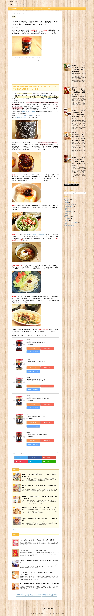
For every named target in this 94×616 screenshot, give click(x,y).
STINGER (61, 613)
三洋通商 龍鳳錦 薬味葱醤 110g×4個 (36, 416)
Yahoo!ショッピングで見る (33, 351)
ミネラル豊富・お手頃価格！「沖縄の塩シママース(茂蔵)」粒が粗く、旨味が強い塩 (36, 596)
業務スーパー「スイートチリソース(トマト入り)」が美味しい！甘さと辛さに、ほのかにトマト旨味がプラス (79, 161)
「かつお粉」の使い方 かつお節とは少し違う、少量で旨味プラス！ (38, 540)
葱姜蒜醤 (50, 98)
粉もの (66, 213)
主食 (66, 209)
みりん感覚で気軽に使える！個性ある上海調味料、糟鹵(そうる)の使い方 (39, 583)
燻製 (66, 223)
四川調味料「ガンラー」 (22, 117)
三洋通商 (44, 95)
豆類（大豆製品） (69, 206)
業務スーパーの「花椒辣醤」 (29, 111)
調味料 (14, 529)
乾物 (66, 208)
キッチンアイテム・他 (37, 8)
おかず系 (67, 220)
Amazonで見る (33, 348)
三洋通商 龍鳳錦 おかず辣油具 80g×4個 (37, 434)
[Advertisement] (35, 72)
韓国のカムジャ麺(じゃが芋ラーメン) (36, 234)
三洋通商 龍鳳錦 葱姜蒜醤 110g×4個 (36, 361)
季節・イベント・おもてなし (71, 222)
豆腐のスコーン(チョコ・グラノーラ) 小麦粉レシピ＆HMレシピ (39, 507)
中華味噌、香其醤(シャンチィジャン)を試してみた (33, 550)
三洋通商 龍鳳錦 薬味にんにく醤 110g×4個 (38, 398)
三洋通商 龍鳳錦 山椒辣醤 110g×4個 (36, 342)
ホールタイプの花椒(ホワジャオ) (24, 115)
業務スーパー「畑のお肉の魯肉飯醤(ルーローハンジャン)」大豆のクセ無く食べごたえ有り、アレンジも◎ (79, 114)
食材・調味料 (14, 8)
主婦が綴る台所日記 (47, 611)
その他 (66, 215)
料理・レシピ (26, 8)
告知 (49, 8)
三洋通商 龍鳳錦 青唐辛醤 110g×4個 (36, 380)
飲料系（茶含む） (69, 211)
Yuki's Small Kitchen (17, 4)
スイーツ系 (67, 218)
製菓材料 (67, 202)
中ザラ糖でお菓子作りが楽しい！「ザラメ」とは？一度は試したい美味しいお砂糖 (36, 594)
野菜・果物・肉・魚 (69, 204)
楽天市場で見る (47, 348)
